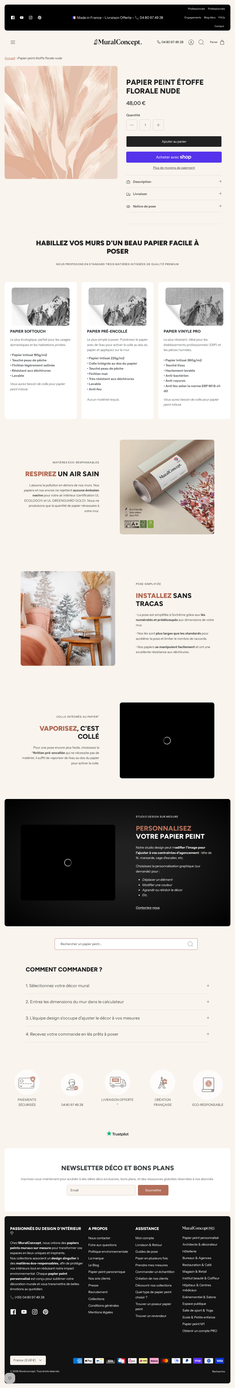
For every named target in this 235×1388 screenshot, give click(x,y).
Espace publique (194, 1304)
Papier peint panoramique (106, 1272)
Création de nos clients (151, 1278)
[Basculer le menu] (15, 42)
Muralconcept (27, 1371)
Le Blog (93, 1265)
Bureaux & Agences (196, 1258)
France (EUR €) (25, 1360)
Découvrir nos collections (153, 1285)
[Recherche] (190, 944)
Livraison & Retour (148, 1245)
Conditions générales (103, 1305)
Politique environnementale (108, 1251)
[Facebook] (12, 17)
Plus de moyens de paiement (174, 168)
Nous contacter (99, 1238)
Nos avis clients (99, 1278)
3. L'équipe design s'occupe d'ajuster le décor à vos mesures (83, 1018)
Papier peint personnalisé (200, 1238)
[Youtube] (21, 17)
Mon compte (144, 1238)
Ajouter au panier (174, 141)
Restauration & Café (197, 1265)
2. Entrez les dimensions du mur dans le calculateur (75, 1001)
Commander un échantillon (154, 1272)
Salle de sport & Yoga (197, 1310)
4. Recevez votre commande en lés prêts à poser (72, 1034)
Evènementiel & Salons (199, 1297)
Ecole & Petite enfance (198, 1317)
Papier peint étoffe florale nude (40, 58)
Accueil (10, 58)
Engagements (193, 17)
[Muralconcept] (117, 42)
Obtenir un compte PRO (199, 1331)
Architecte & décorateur (199, 1244)
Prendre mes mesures (151, 1265)
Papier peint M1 (193, 1324)
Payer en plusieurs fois (151, 1258)
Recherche (218, 1371)
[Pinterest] (39, 17)
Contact (219, 26)
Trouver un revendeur (150, 1316)
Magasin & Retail (194, 1271)
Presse (93, 1285)
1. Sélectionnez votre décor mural (58, 985)
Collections (96, 1299)
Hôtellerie (189, 1251)
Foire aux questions (102, 1245)
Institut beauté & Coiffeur (200, 1278)
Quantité (133, 115)
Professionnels (196, 8)
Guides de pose (146, 1251)
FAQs (221, 17)
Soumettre (153, 1190)
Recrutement (98, 1292)
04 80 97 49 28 (172, 42)
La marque (96, 1258)
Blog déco (209, 17)
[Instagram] (30, 17)
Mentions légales (100, 1312)
